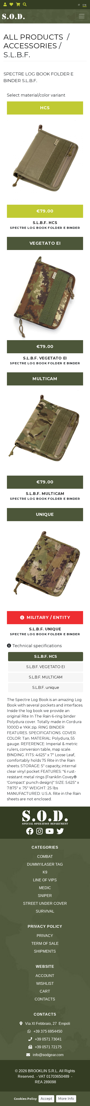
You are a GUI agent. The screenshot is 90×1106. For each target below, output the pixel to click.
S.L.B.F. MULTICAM (45, 493)
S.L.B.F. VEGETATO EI (45, 358)
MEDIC (45, 888)
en (85, 4)
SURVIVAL (45, 911)
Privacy (45, 936)
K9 (45, 872)
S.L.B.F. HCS (45, 223)
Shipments (45, 951)
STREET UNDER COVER (45, 903)
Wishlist (45, 983)
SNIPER (45, 896)
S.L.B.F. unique (45, 629)
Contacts (45, 999)
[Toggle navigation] (81, 16)
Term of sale (45, 943)
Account (45, 976)
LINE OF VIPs (45, 880)
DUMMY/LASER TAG (45, 864)
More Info (66, 1099)
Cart (45, 991)
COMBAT (45, 857)
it (79, 4)
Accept (46, 1099)
